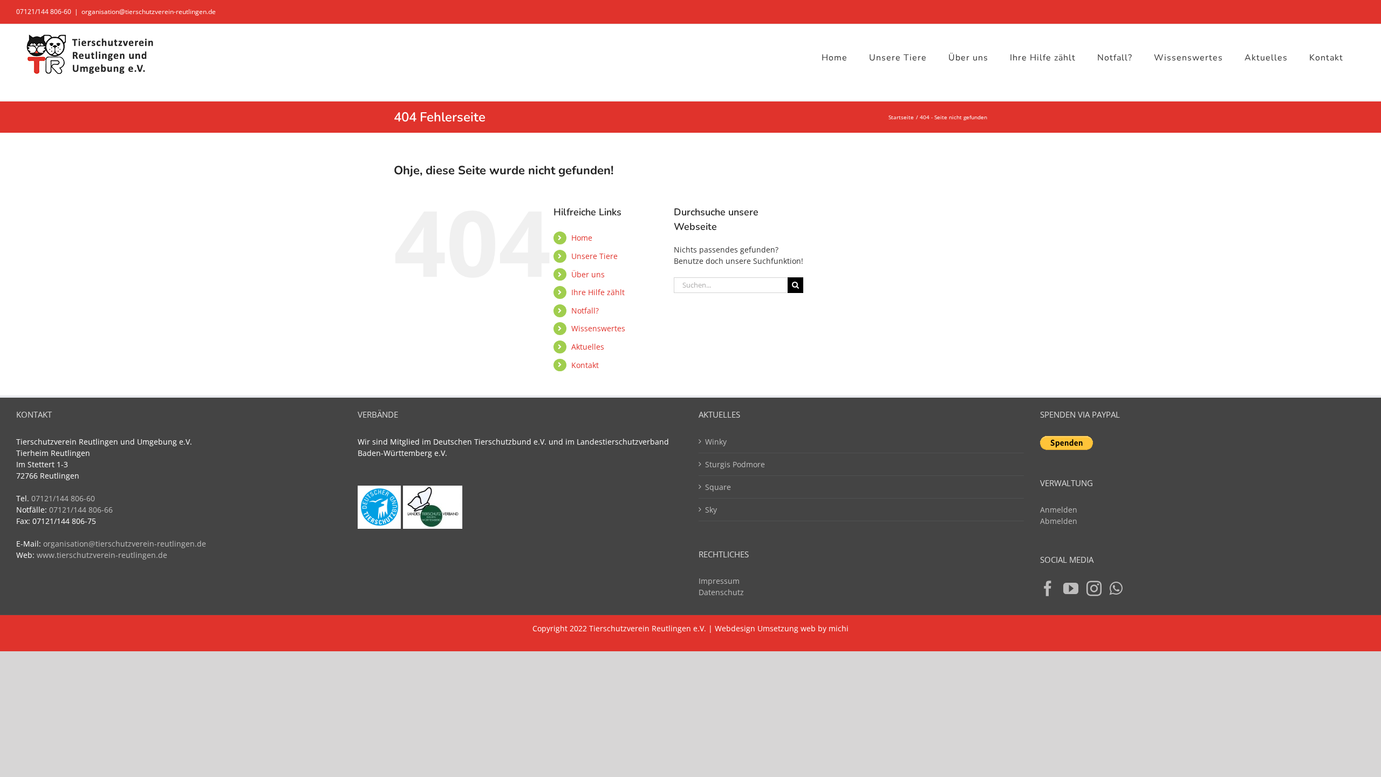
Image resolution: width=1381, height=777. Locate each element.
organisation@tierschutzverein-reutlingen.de (148, 11)
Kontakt (585, 365)
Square (718, 487)
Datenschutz (721, 592)
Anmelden (1058, 510)
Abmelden (1058, 521)
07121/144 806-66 (81, 510)
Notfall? (585, 310)
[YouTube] (1070, 588)
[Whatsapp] (1116, 588)
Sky (711, 510)
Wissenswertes (598, 328)
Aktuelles (587, 347)
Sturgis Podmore (735, 464)
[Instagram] (1094, 588)
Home (581, 238)
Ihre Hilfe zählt (598, 292)
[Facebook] (1047, 588)
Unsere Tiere (594, 256)
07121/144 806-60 (43, 11)
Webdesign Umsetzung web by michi (782, 628)
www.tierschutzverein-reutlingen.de (102, 555)
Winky (716, 442)
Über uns (588, 274)
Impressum (719, 581)
